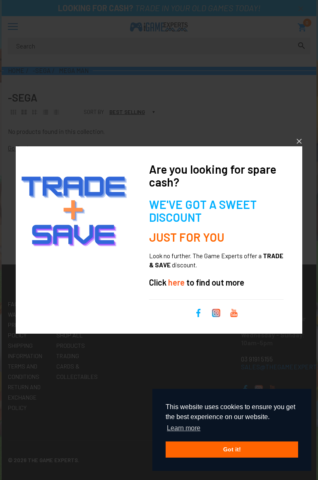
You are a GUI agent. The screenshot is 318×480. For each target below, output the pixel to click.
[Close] (299, 141)
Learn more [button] (183, 428)
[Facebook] (198, 311)
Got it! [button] (232, 449)
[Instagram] (216, 311)
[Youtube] (234, 311)
